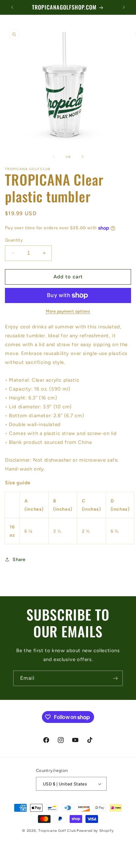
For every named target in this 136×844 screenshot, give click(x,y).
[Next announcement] (124, 7)
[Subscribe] (115, 678)
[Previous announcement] (12, 7)
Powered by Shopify (95, 831)
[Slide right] (82, 156)
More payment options (68, 311)
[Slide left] (53, 156)
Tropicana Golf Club (57, 831)
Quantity (14, 240)
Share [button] (19, 559)
